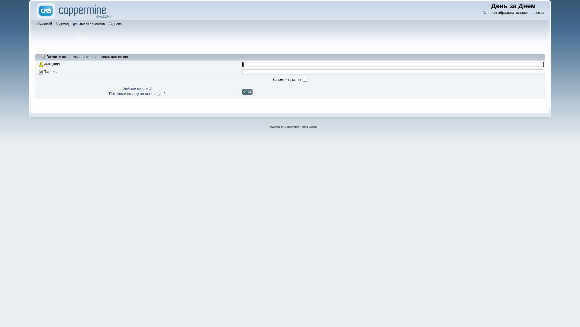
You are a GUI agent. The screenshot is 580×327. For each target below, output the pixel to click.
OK (250, 91)
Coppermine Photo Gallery (301, 126)
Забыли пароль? (137, 89)
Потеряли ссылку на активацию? (137, 94)
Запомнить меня (287, 80)
